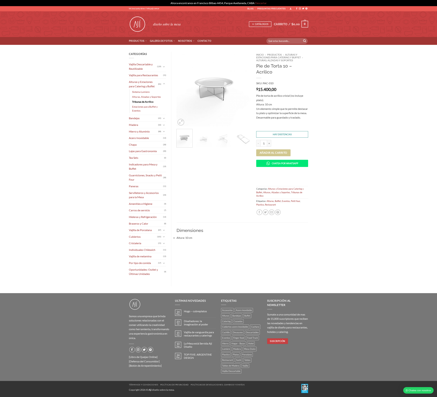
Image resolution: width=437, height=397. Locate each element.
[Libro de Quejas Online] (143, 356)
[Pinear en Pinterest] (278, 212)
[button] (291, 24)
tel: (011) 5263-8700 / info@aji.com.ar (144, 9)
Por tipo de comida (140, 262)
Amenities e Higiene (140, 203)
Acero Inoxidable (139, 137)
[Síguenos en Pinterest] (306, 9)
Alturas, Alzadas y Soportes (146, 96)
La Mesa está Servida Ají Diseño (198, 345)
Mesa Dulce (250, 349)
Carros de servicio (139, 210)
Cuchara (255, 326)
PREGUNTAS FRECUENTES (271, 8)
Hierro (225, 343)
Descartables (252, 332)
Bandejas (134, 118)
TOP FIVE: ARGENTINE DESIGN (198, 356)
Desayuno (238, 332)
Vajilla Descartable (231, 371)
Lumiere (226, 349)
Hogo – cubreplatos (195, 311)
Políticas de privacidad (174, 384)
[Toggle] (164, 66)
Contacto (204, 40)
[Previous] (182, 89)
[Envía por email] (271, 212)
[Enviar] (304, 41)
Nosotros (185, 40)
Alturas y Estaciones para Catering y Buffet (142, 84)
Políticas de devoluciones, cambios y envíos (217, 384)
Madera (133, 124)
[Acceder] (291, 8)
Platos (236, 354)
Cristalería (135, 243)
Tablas (247, 360)
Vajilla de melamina (140, 256)
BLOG (250, 8)
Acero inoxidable (244, 310)
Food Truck (252, 337)
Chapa (133, 144)
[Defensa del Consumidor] (144, 361)
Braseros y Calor (138, 223)
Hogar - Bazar (238, 343)
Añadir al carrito (273, 152)
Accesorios (227, 310)
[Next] (245, 89)
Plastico (260, 204)
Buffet (278, 201)
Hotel (251, 343)
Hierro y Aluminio (139, 131)
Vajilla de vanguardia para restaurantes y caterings (199, 333)
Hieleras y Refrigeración (143, 216)
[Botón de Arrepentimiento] (145, 365)
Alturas (270, 201)
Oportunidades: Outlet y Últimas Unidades (143, 272)
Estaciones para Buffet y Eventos (145, 108)
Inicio (260, 54)
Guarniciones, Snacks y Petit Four (145, 177)
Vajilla (245, 365)
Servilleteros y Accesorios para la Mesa (144, 195)
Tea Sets (133, 157)
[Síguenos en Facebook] (297, 9)
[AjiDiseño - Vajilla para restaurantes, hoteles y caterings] (138, 24)
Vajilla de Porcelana (140, 230)
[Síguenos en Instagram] (300, 9)
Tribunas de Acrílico (142, 101)
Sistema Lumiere (141, 91)
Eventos (286, 201)
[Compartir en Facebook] (259, 212)
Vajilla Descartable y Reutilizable (141, 66)
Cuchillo (226, 332)
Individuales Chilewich (142, 249)
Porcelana (247, 354)
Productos (137, 40)
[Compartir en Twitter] (265, 212)
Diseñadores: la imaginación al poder (196, 322)
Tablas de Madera (230, 365)
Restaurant (270, 204)
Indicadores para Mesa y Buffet (143, 166)
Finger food (238, 337)
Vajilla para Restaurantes (143, 75)
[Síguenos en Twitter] (303, 9)
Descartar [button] (261, 3)
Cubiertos (135, 236)
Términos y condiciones (143, 384)
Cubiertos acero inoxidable (235, 326)
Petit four (295, 201)
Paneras (133, 186)
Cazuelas (238, 321)
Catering (226, 321)
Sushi (238, 360)
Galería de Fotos (161, 40)
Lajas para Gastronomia (143, 151)
